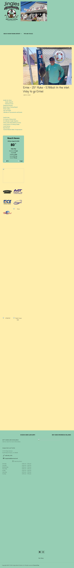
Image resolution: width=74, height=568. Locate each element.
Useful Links (6, 117)
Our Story (41, 558)
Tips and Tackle (28, 33)
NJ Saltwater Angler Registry (10, 121)
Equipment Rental (8, 105)
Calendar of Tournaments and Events (12, 112)
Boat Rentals (6, 127)
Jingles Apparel (9, 102)
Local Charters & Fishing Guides (11, 124)
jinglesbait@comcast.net (11, 458)
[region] (13, 175)
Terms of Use (36, 565)
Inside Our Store (7, 100)
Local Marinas (6, 126)
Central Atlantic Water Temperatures (12, 129)
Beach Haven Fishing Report (12, 33)
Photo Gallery (6, 108)
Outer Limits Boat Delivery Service (12, 122)
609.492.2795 (8, 455)
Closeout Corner (9, 103)
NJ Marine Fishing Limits (9, 119)
